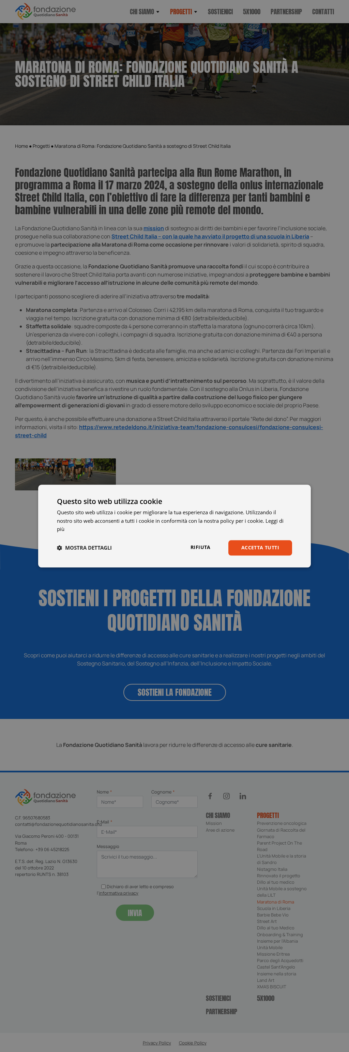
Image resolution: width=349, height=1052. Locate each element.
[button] (84, 548)
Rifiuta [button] (201, 547)
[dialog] (174, 526)
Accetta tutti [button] (260, 547)
